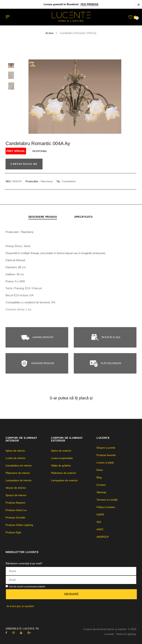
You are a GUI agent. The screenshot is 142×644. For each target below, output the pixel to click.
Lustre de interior (16, 458)
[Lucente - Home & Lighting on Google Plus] (29, 632)
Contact (101, 484)
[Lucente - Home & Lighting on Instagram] (13, 632)
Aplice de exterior (61, 450)
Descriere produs (42, 216)
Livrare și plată (105, 462)
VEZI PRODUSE (89, 4)
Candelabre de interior (19, 465)
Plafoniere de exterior (63, 472)
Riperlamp (47, 181)
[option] (80, 96)
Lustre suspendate (62, 458)
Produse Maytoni (15, 502)
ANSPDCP (103, 536)
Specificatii (83, 216)
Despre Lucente (106, 447)
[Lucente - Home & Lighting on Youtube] (21, 632)
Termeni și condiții (107, 499)
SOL (99, 521)
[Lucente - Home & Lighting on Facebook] (6, 632)
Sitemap (101, 492)
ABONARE (71, 594)
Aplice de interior (15, 450)
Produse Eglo (13, 532)
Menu (8, 17)
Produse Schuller (16, 517)
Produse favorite (106, 455)
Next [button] (131, 96)
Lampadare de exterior (64, 480)
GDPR (100, 514)
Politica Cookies (106, 507)
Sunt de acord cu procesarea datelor (27, 586)
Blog (99, 477)
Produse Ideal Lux (16, 510)
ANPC (100, 529)
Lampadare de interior (19, 480)
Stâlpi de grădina (61, 465)
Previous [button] (29, 96)
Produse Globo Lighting (19, 524)
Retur (100, 469)
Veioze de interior (16, 487)
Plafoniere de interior (18, 472)
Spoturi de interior (16, 495)
